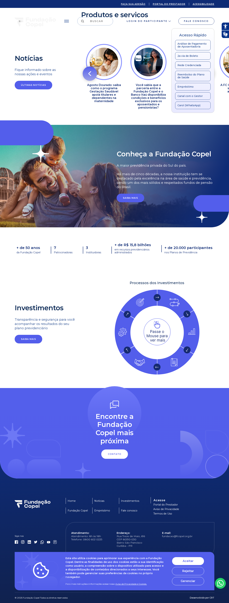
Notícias (99, 500)
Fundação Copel (78, 510)
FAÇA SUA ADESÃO (133, 4)
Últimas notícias (33, 85)
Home (72, 500)
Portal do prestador (169, 4)
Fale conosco (196, 21)
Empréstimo (185, 86)
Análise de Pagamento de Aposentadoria (192, 45)
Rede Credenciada (189, 65)
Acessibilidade (203, 4)
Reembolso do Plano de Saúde (190, 76)
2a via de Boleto (187, 56)
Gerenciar (188, 581)
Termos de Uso (162, 513)
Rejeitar (188, 571)
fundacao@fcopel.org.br (177, 536)
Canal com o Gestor (190, 96)
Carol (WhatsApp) (188, 105)
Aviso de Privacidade (166, 509)
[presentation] (90, 73)
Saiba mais (130, 198)
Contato (114, 454)
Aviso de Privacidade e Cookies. (131, 584)
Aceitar (188, 561)
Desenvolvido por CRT (202, 597)
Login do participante (147, 21)
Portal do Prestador (165, 504)
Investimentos (130, 500)
